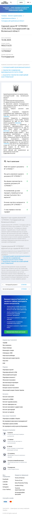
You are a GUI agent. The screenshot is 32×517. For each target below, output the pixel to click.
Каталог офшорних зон (9, 404)
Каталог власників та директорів (13, 407)
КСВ (4, 363)
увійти (21, 2)
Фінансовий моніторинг (10, 375)
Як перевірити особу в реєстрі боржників (15, 426)
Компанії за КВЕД (8, 399)
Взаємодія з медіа (8, 350)
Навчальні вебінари (9, 355)
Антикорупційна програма (20, 493)
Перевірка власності (9, 377)
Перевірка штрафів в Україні (11, 418)
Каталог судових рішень (15, 15)
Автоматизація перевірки (10, 382)
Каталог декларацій (9, 409)
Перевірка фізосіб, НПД (10, 372)
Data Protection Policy (21, 483)
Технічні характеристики (20, 489)
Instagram (6, 487)
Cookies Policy (19, 485)
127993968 (24, 289)
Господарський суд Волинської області (12, 21)
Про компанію (7, 345)
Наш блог (5, 360)
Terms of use (18, 480)
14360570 (6, 116)
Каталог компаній (8, 396)
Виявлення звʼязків (8, 385)
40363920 (18, 123)
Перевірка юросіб (8, 369)
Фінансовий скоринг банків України (13, 390)
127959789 (23, 284)
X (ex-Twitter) (7, 489)
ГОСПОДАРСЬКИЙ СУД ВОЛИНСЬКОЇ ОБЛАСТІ (16, 67)
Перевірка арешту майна (10, 423)
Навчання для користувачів (11, 358)
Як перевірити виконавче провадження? (15, 421)
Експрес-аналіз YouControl (11, 387)
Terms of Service (20, 477)
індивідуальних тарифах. (16, 10)
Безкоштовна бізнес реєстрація (16, 332)
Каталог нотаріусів (8, 412)
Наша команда (7, 348)
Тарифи (5, 342)
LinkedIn (5, 481)
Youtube (5, 484)
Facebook (5, 479)
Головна (3, 15)
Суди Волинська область (8, 18)
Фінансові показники (9, 380)
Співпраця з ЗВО (8, 353)
